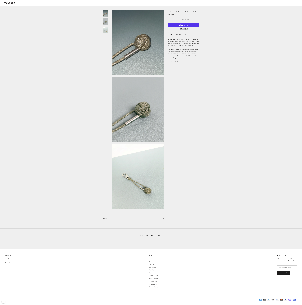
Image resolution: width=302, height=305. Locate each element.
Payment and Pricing (155, 273)
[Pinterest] (177, 61)
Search (287, 3)
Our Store (8, 259)
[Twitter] (175, 61)
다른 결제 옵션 (184, 29)
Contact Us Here (153, 276)
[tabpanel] (183, 47)
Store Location (57, 3)
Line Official (152, 267)
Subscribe (283, 272)
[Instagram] (5, 262)
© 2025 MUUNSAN (12, 300)
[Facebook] (173, 61)
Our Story (151, 264)
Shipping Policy (153, 278)
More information (176, 67)
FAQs (105, 218)
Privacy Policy (153, 281)
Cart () (295, 3)
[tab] (171, 34)
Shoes (31, 3)
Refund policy (153, 284)
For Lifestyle (42, 3)
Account (280, 3)
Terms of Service (153, 287)
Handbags (22, 3)
